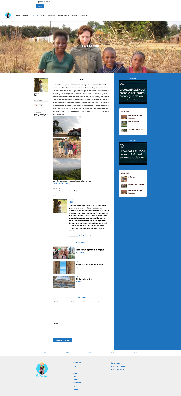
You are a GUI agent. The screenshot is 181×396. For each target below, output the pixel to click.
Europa (25, 15)
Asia (42, 15)
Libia (77, 261)
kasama (61, 183)
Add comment (103, 50)
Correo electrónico (58, 331)
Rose (17, 15)
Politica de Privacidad (118, 366)
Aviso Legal (115, 363)
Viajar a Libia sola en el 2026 (89, 264)
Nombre (55, 323)
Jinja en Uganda (133, 122)
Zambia (67, 183)
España (74, 15)
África (34, 15)
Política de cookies (118, 369)
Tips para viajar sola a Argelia (90, 249)
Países (77, 247)
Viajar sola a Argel (85, 279)
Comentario (56, 306)
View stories (73, 235)
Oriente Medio (62, 15)
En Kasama (131, 177)
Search (40, 6)
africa (55, 183)
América (51, 15)
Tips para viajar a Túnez (136, 129)
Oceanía (84, 15)
